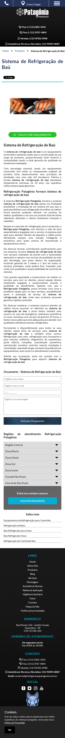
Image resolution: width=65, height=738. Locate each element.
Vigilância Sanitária (32, 594)
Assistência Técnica (32, 586)
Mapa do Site (32, 606)
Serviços (32, 577)
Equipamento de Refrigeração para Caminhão (27, 520)
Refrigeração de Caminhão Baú (20, 540)
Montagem (32, 582)
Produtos (20, 50)
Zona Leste (11, 470)
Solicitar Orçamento (34, 134)
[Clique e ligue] (6, 3)
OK (9, 730)
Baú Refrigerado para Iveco (18, 530)
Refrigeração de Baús (14, 525)
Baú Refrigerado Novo (15, 535)
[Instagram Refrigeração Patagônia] (35, 688)
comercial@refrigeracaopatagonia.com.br (32, 675)
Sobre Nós (32, 565)
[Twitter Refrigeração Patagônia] (29, 688)
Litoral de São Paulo (16, 483)
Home (5, 50)
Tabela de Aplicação (32, 590)
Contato (32, 602)
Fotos (33, 598)
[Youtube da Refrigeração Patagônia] (41, 688)
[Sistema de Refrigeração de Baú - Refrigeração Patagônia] (32, 14)
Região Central (14, 445)
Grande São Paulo (15, 476)
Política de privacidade (32, 610)
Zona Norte (12, 451)
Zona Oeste (12, 457)
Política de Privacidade (15, 723)
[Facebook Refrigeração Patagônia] (23, 688)
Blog (32, 573)
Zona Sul (10, 464)
